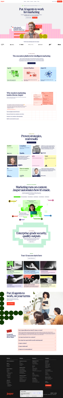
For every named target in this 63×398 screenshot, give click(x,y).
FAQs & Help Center (35, 380)
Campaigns (21, 365)
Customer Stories (34, 368)
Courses (33, 374)
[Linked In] (54, 393)
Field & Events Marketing (23, 371)
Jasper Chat (9, 373)
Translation (8, 366)
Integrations (46, 367)
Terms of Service (50, 394)
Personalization (22, 364)
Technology (21, 378)
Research (8, 365)
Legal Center (54, 394)
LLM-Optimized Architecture (49, 371)
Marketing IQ (8, 381)
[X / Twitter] (50, 393)
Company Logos (47, 365)
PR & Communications (22, 373)
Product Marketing (22, 368)
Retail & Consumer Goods (23, 379)
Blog (33, 367)
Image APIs (8, 377)
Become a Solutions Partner (49, 378)
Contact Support (34, 379)
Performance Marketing (23, 370)
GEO (20, 362)
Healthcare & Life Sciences (23, 377)
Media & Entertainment (23, 380)
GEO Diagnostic (34, 362)
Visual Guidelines (9, 385)
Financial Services (22, 376)
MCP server (24, 334)
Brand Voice (9, 384)
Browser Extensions (47, 366)
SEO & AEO (21, 363)
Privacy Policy (45, 394)
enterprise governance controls (50, 333)
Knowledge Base (9, 382)
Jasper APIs (8, 375)
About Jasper (47, 362)
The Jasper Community (35, 375)
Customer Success (34, 381)
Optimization (8, 364)
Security (46, 372)
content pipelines (42, 333)
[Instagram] (53, 393)
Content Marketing (22, 369)
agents (35, 333)
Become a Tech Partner (48, 379)
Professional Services (22, 381)
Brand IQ (8, 383)
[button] (34, 18)
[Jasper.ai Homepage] (2, 1)
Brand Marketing (22, 372)
